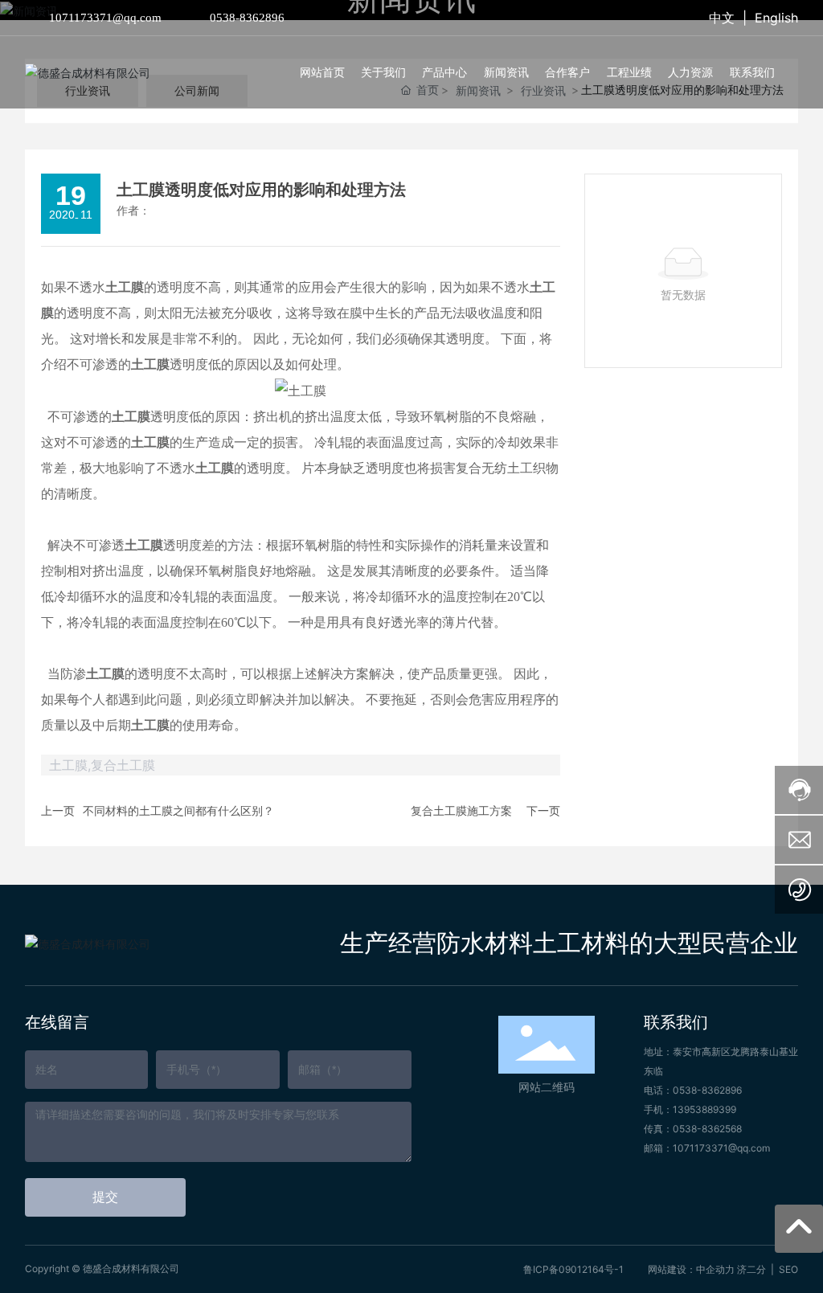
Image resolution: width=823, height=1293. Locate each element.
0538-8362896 (247, 17)
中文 (722, 18)
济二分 (751, 1269)
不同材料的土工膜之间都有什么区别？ (178, 810)
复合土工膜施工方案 (461, 810)
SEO (788, 1269)
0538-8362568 (707, 1129)
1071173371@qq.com (105, 17)
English (776, 18)
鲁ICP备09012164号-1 (573, 1269)
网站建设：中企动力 (691, 1269)
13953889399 (704, 1109)
